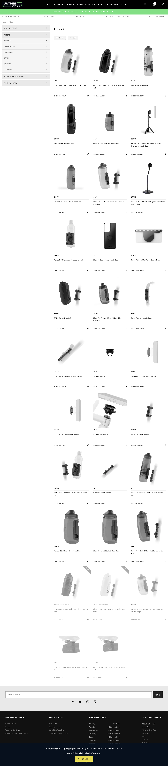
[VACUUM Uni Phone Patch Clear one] (148, 352)
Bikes (49, 4)
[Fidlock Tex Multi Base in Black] (148, 294)
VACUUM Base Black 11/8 (101, 434)
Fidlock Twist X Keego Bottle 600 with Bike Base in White (109, 610)
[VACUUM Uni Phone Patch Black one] (71, 410)
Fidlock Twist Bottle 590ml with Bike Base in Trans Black (147, 552)
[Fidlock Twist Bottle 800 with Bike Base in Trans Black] (148, 468)
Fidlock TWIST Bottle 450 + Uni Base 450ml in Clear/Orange (147, 610)
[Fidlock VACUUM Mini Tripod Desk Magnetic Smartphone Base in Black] (148, 119)
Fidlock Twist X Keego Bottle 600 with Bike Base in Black (71, 610)
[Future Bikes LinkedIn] (95, 701)
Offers (123, 4)
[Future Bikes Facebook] (73, 701)
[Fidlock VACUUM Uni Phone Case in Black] (148, 235)
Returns (7, 727)
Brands (114, 4)
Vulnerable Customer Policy (58, 733)
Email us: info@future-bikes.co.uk (84, 12)
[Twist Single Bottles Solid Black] (71, 119)
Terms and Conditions (12, 730)
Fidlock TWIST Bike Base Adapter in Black (68, 376)
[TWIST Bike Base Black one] (110, 468)
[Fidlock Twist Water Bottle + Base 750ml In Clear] (71, 61)
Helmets (71, 4)
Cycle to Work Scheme (118, 16)
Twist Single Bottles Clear (139, 85)
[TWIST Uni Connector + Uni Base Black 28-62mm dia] (71, 468)
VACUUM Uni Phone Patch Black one (66, 434)
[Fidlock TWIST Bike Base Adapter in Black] (71, 352)
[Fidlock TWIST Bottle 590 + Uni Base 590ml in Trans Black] (110, 177)
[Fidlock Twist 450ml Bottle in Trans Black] (110, 119)
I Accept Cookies (84, 759)
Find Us (82, 16)
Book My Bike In (12, 16)
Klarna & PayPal (159, 16)
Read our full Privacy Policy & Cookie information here (84, 753)
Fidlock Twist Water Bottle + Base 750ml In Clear (70, 85)
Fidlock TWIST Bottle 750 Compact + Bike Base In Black (109, 87)
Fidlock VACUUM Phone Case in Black (105, 260)
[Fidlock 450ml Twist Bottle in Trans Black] (71, 526)
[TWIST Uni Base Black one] (148, 410)
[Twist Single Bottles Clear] (148, 61)
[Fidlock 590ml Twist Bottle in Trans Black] (110, 526)
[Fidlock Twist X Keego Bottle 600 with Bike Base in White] (110, 585)
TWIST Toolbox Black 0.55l (63, 318)
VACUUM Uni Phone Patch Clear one (143, 376)
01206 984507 (148, 724)
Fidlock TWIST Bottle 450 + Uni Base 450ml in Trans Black (108, 319)
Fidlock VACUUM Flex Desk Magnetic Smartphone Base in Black (148, 203)
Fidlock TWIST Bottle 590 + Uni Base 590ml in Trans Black (108, 203)
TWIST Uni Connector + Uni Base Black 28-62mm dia (70, 494)
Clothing (59, 4)
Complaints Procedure (56, 730)
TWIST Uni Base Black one (140, 434)
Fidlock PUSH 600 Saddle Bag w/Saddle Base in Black (70, 668)
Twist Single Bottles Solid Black (64, 143)
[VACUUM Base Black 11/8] (110, 410)
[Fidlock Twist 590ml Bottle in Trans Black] (71, 177)
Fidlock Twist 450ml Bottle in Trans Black (106, 143)
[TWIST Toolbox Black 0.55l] (71, 294)
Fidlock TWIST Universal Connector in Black (68, 260)
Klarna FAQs (53, 724)
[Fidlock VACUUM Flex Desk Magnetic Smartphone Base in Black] (148, 177)
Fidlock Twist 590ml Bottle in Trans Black (67, 202)
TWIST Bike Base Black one (102, 493)
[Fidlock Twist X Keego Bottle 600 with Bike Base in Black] (71, 585)
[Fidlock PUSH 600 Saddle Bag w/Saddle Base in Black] (71, 643)
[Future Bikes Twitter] (80, 701)
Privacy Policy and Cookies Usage (16, 733)
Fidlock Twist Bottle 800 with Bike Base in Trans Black (147, 494)
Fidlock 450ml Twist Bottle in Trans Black (67, 551)
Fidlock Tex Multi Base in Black (141, 318)
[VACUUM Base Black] (110, 352)
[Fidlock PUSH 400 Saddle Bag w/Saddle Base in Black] (110, 643)
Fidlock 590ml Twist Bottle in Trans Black (106, 551)
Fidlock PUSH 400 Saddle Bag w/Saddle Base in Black (109, 668)
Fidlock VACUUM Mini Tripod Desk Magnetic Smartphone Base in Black (146, 145)
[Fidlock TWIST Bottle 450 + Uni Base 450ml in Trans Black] (110, 294)
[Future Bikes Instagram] (87, 701)
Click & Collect (49, 16)
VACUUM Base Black (100, 376)
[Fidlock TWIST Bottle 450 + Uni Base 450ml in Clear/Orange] (148, 585)
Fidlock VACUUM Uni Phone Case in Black (145, 260)
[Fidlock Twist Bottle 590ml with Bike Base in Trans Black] (148, 526)
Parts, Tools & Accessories (92, 4)
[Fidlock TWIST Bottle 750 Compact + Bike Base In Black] (110, 61)
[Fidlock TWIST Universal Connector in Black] (71, 235)
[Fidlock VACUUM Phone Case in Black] (110, 235)
